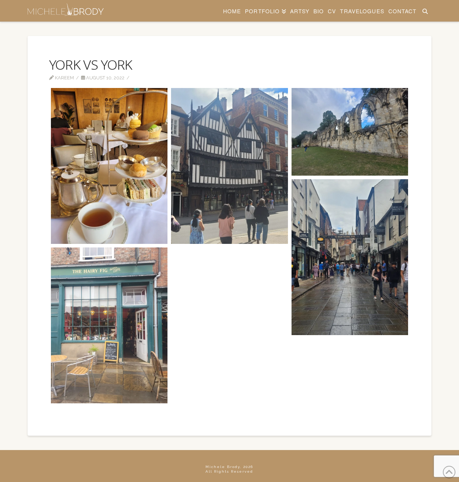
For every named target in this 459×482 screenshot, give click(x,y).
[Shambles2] (350, 257)
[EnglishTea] (109, 166)
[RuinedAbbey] (350, 132)
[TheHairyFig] (109, 325)
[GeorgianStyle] (229, 166)
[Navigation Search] (424, 11)
